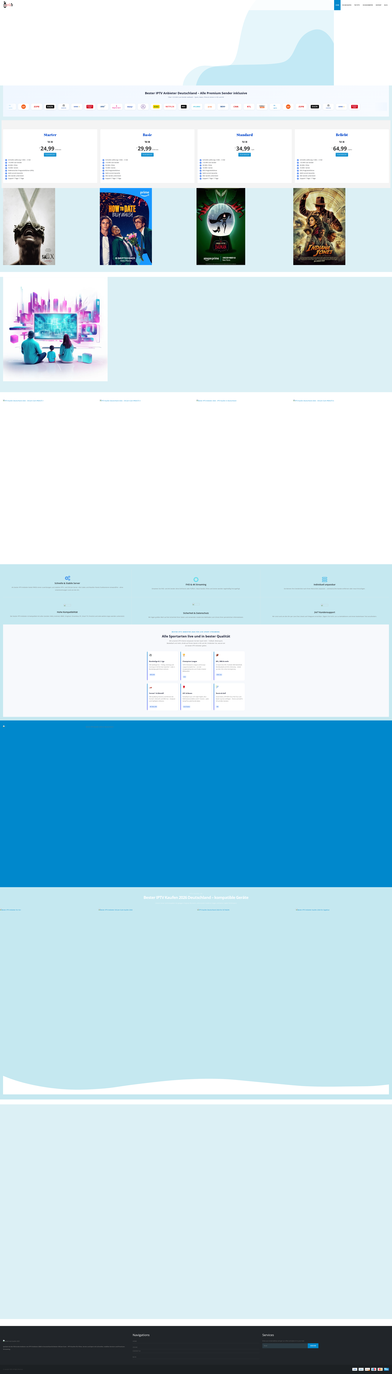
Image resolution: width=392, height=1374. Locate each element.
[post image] (67, 1186)
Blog (386, 5)
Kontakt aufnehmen (209, 340)
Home (337, 5)
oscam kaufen (346, 5)
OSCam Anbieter (368, 5)
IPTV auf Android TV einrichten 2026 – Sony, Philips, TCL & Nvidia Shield (294, 1283)
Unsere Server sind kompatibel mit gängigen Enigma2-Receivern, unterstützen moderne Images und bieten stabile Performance (196, 903)
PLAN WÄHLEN (50, 155)
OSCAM (135, 1347)
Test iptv (357, 5)
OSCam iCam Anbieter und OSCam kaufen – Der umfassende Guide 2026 (38, 1249)
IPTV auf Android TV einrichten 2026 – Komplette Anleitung (160, 1133)
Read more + (7, 1268)
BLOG (134, 1357)
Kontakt (378, 5)
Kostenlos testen (12, 54)
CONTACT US (136, 1351)
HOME (135, 1341)
